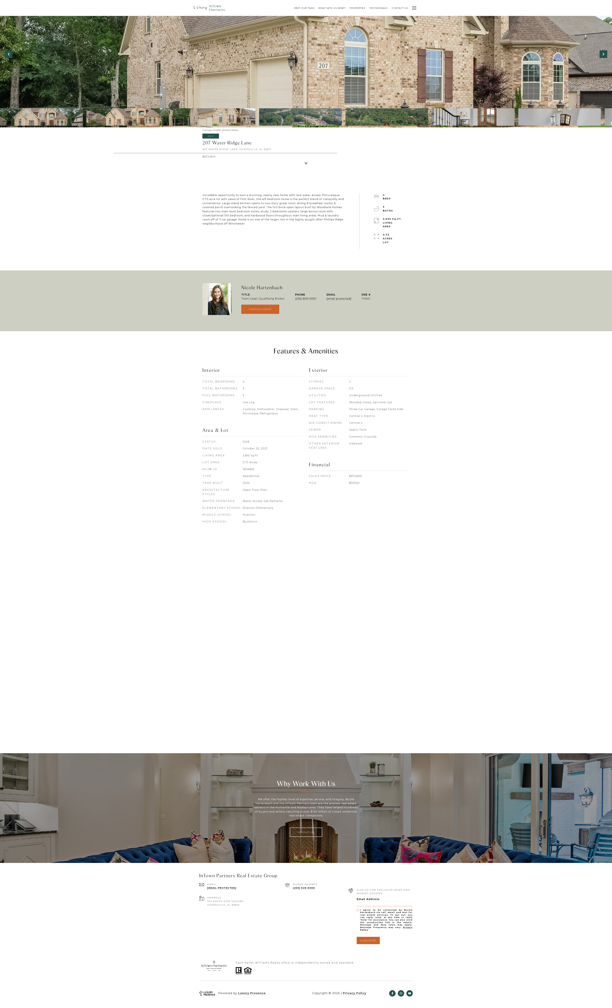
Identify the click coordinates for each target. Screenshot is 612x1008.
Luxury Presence (252, 993)
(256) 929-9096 (304, 887)
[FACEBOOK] (392, 993)
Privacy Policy (354, 993)
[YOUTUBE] (409, 993)
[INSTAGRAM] (401, 993)
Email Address (368, 899)
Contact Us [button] (306, 832)
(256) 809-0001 (305, 298)
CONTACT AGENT (260, 309)
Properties (357, 8)
